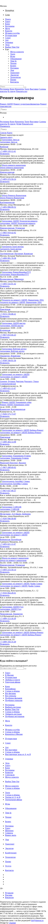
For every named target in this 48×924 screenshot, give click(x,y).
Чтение (13, 63)
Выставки (34, 89)
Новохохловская (7, 172)
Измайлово (15, 356)
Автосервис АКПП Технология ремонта (17, 223)
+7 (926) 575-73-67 (8, 414)
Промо (13, 80)
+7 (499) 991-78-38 (8, 258)
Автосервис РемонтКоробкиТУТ (14, 274)
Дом (12, 70)
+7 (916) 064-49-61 (8, 593)
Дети (7, 45)
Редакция (9, 893)
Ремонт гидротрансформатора (26, 104)
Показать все (21, 91)
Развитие (9, 772)
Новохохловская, (7, 228)
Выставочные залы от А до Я (18, 754)
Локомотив (18, 614)
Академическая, (7, 253)
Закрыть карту (6, 137)
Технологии (15, 77)
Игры (12, 56)
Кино (7, 24)
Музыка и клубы (12, 33)
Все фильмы (10, 693)
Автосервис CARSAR (9, 509)
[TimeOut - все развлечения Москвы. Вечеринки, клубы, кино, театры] (5, 4)
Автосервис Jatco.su (8, 142)
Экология (14, 75)
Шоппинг (9, 830)
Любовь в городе (12, 680)
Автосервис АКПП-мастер (11, 326)
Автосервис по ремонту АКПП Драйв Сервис (20, 586)
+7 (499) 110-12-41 (8, 151)
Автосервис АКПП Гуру (11, 609)
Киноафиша (10, 689)
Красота (8, 31)
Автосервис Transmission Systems (14, 458)
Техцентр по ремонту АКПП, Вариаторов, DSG (21, 302)
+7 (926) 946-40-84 (8, 518)
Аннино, (4, 381)
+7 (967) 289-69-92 (8, 467)
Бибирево (26, 514)
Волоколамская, (7, 279)
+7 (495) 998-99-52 (8, 207)
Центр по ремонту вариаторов (13, 560)
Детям (18, 124)
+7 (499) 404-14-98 (8, 442)
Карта (9, 133)
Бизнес (13, 66)
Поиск (8, 19)
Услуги (8, 866)
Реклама (8, 895)
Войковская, (5, 539)
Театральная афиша (13, 799)
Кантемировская (7, 202)
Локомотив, (5, 356)
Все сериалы (10, 696)
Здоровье (9, 42)
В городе (11, 91)
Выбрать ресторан (13, 707)
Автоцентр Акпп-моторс (11, 249)
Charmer (12, 923)
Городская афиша (12, 682)
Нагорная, (19, 253)
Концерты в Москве (14, 734)
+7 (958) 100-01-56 (8, 360)
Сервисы (9, 833)
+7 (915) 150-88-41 (8, 314)
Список (3, 133)
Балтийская (16, 539)
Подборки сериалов (13, 700)
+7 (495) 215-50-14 (8, 179)
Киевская (4, 147)
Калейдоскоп (11, 853)
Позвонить (4, 154)
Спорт (8, 38)
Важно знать (10, 835)
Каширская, (5, 409)
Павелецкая (5, 309)
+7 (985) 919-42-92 (8, 233)
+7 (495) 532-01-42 (8, 284)
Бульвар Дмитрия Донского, (20, 381)
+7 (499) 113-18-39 (8, 618)
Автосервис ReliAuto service (12, 351)
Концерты (19, 89)
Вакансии (9, 897)
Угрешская (20, 228)
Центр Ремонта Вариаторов (12, 198)
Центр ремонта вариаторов (12, 167)
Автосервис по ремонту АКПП (13, 377)
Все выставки (11, 750)
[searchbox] (24, 109)
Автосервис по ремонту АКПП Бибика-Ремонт (20, 432)
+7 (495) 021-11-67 (8, 388)
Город (7, 21)
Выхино (22, 463)
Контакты (14, 82)
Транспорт (14, 73)
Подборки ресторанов (14, 716)
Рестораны (9, 26)
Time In (13, 61)
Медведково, (6, 514)
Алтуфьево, (17, 514)
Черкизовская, (6, 614)
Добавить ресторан (13, 714)
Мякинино (19, 279)
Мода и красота (17, 52)
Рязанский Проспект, (9, 463)
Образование (16, 59)
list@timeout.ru (37, 920)
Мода (7, 28)
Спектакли (10, 775)
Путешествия (11, 35)
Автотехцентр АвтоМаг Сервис (14, 484)
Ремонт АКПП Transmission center (14, 405)
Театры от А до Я (12, 797)
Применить (5, 126)
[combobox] (24, 110)
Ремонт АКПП (6, 104)
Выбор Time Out (12, 47)
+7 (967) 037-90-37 (8, 491)
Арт (7, 40)
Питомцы (14, 68)
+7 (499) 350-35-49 (8, 642)
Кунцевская (5, 330)
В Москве (9, 675)
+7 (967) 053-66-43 (8, 335)
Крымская (28, 253)
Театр (12, 54)
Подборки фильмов (13, 698)
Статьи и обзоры (12, 691)
